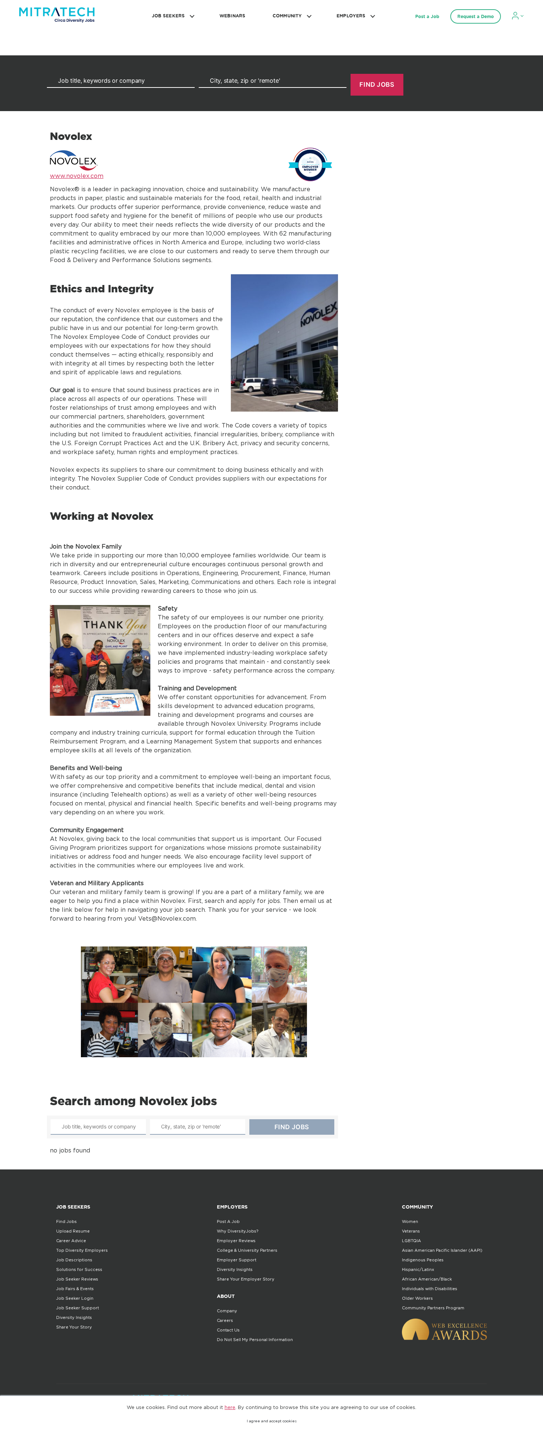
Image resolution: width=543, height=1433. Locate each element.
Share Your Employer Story (245, 1279)
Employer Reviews (236, 1240)
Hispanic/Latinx (418, 1269)
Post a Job (427, 16)
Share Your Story (74, 1327)
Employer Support (236, 1260)
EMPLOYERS (351, 16)
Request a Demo (475, 16)
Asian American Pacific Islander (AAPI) (442, 1250)
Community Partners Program (433, 1308)
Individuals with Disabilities (429, 1288)
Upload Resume (73, 1231)
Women (410, 1221)
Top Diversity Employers (82, 1250)
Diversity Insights (74, 1317)
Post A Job (228, 1221)
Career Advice (71, 1240)
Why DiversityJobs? (237, 1231)
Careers (225, 1320)
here (230, 1407)
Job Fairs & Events (75, 1288)
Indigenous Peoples (423, 1260)
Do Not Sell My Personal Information (255, 1339)
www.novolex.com (76, 175)
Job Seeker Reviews (77, 1279)
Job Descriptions (74, 1260)
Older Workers (417, 1298)
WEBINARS (232, 16)
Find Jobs (66, 1221)
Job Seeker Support (77, 1308)
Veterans (411, 1231)
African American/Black (427, 1279)
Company (227, 1311)
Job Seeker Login (74, 1298)
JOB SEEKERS (168, 16)
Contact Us (228, 1330)
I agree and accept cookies (272, 1421)
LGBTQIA (411, 1240)
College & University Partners (247, 1250)
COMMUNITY (287, 16)
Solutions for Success (79, 1269)
